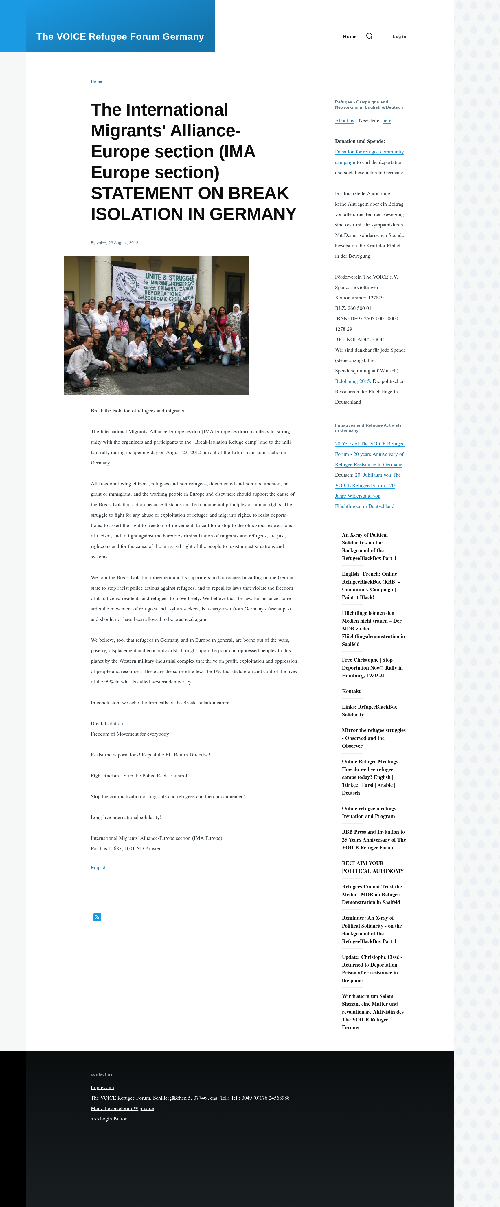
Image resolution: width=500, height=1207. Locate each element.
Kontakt (351, 691)
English (98, 867)
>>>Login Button (109, 1118)
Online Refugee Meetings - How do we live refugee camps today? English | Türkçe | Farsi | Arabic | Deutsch (371, 777)
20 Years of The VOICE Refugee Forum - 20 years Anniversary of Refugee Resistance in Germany (370, 454)
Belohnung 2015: (354, 380)
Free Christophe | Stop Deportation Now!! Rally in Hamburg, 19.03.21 (372, 667)
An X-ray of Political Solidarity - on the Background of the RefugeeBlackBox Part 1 (369, 546)
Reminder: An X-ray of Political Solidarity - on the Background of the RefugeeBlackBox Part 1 (372, 929)
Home (96, 81)
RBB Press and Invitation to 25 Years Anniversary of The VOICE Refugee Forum (374, 839)
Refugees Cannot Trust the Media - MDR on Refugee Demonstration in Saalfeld (372, 894)
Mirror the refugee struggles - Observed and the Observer (374, 737)
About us (344, 120)
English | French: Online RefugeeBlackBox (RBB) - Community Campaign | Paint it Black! (371, 585)
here (387, 120)
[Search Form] (369, 36)
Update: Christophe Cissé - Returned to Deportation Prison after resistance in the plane (372, 968)
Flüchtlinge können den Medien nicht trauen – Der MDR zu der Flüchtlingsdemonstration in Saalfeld (373, 628)
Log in (399, 36)
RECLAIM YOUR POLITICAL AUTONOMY (373, 867)
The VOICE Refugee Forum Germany (120, 36)
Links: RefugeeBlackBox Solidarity (369, 710)
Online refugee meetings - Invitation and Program (370, 812)
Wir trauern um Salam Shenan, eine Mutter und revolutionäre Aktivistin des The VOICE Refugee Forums (373, 1011)
